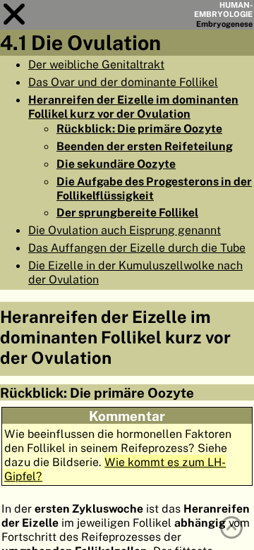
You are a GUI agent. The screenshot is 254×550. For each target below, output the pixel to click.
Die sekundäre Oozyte (116, 164)
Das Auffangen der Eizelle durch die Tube (137, 247)
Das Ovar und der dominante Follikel (123, 82)
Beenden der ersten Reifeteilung (144, 146)
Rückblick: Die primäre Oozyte (139, 128)
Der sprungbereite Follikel (127, 212)
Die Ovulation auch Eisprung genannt (124, 230)
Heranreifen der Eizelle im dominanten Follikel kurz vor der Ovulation (133, 106)
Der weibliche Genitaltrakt (96, 64)
